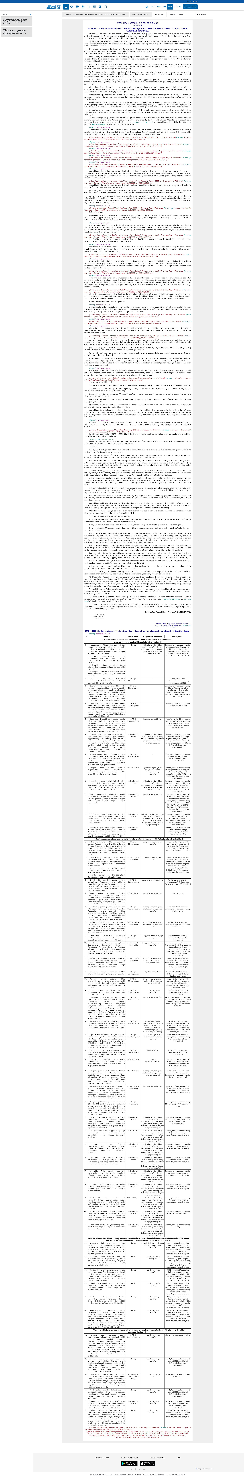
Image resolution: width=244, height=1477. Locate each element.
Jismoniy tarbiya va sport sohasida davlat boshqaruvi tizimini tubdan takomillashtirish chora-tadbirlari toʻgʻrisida (15, 21)
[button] (16, 21)
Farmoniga (186, 144)
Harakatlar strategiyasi (143, 122)
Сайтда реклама (157, 1458)
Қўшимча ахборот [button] (177, 14)
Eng (158, 7)
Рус (153, 7)
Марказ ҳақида (102, 1458)
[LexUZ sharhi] (83, 7)
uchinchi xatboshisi (172, 599)
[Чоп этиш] (106, 7)
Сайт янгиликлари (129, 1458)
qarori (188, 254)
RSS (178, 1458)
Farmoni (180, 137)
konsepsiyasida (98, 124)
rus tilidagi (98, 439)
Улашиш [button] (202, 14)
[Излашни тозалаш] (30, 14)
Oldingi (92, 127)
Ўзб (164, 7)
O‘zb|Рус (177, 7)
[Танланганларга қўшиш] (71, 7)
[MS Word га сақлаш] (100, 7)
